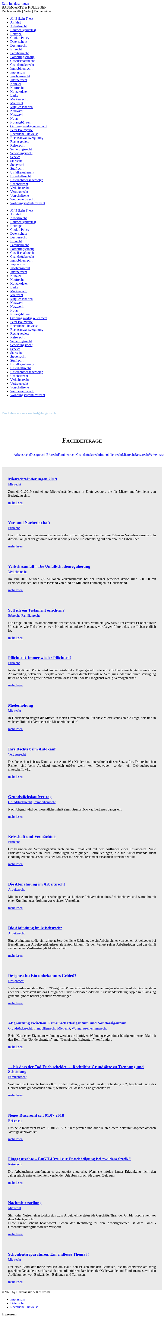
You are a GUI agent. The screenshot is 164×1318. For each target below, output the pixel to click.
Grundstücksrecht (88, 454)
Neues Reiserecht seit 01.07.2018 (36, 1115)
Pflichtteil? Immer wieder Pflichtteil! (39, 657)
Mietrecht (128, 454)
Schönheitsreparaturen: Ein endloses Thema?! (48, 1254)
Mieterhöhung (20, 705)
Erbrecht (52, 454)
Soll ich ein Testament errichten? (36, 610)
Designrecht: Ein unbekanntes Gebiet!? (42, 975)
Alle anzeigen (8, 452)
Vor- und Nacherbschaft (29, 522)
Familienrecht (67, 454)
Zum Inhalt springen (15, 3)
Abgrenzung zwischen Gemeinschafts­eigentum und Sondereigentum (67, 1023)
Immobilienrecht (111, 454)
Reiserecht (142, 454)
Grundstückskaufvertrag (30, 796)
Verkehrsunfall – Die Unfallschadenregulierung (49, 566)
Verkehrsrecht (17, 572)
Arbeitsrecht (22, 454)
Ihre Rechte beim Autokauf (32, 749)
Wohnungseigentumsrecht (89, 1028)
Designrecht (38, 454)
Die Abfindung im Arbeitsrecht (35, 928)
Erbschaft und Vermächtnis (32, 836)
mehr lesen (15, 503)
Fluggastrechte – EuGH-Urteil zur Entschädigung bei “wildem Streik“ (69, 1159)
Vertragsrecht (17, 754)
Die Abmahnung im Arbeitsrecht (36, 884)
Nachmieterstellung (25, 1202)
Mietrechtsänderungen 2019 (32, 479)
